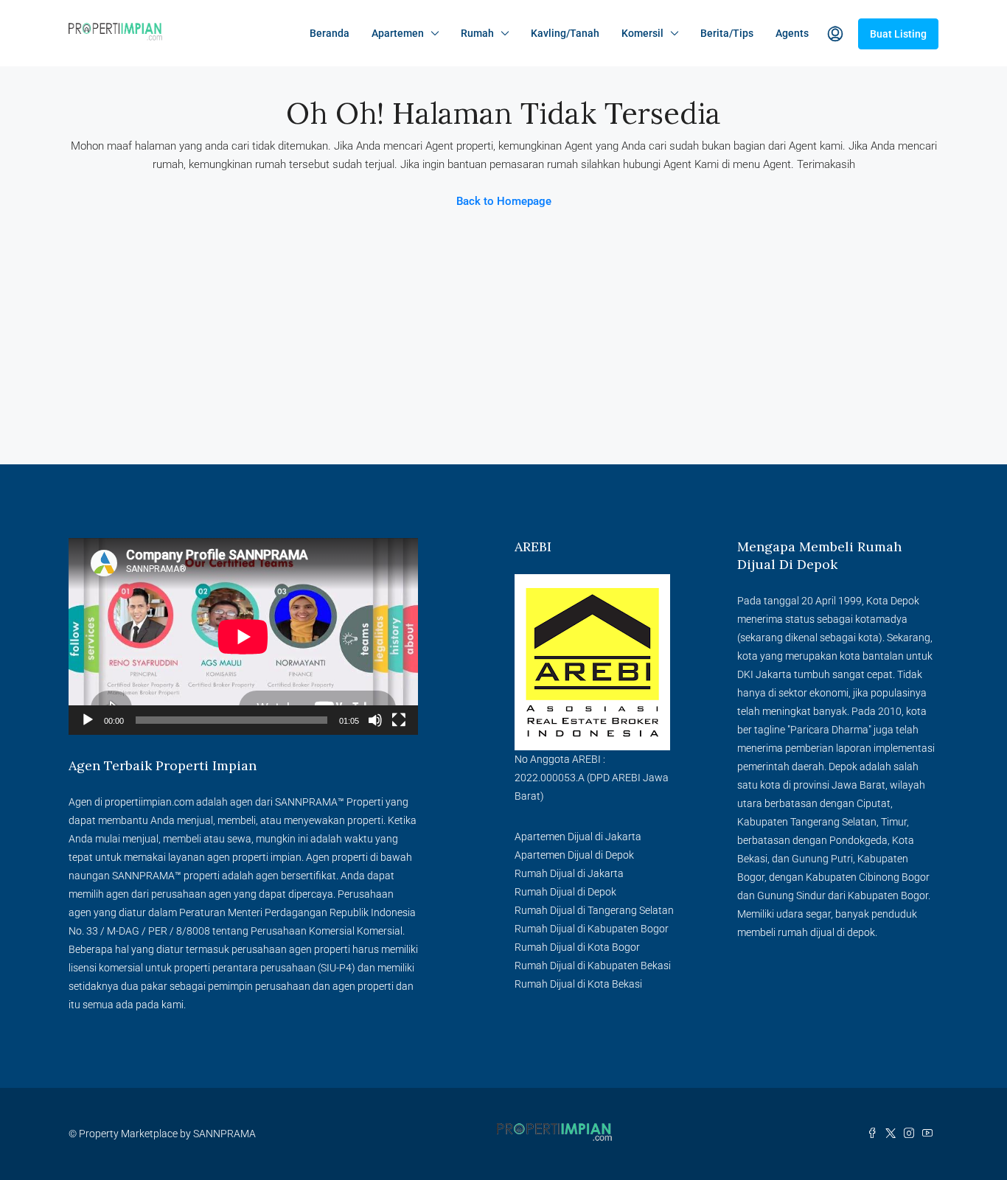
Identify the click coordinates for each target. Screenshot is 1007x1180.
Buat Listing (898, 34)
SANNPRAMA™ (309, 802)
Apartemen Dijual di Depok (574, 855)
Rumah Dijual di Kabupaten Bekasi (593, 965)
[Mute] (375, 720)
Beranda (329, 33)
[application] (243, 636)
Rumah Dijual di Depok (565, 892)
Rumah (477, 33)
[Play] (87, 720)
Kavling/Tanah (565, 33)
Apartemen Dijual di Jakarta (578, 836)
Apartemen (398, 33)
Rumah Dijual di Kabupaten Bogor (592, 929)
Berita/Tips (726, 33)
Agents (792, 33)
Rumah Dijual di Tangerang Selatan (594, 910)
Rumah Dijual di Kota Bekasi (578, 984)
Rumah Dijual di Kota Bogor (577, 947)
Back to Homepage (503, 201)
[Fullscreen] (398, 720)
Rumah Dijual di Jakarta (569, 873)
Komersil (642, 33)
